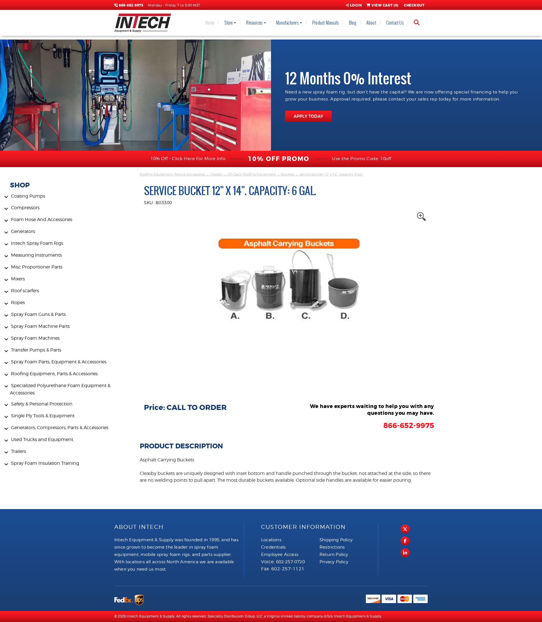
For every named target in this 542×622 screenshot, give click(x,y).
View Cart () (384, 5)
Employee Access (279, 554)
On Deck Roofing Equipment (252, 174)
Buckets (287, 174)
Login (356, 5)
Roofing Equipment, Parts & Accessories (172, 174)
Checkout (414, 5)
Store (228, 22)
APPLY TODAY (308, 116)
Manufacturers (287, 22)
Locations (271, 539)
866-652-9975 (130, 5)
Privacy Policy (334, 561)
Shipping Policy (336, 539)
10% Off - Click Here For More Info (187, 158)
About (371, 22)
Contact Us (395, 22)
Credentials (273, 547)
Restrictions (332, 547)
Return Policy (334, 554)
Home (210, 22)
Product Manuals (325, 22)
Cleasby (216, 174)
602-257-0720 (290, 561)
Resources (254, 22)
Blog (352, 22)
